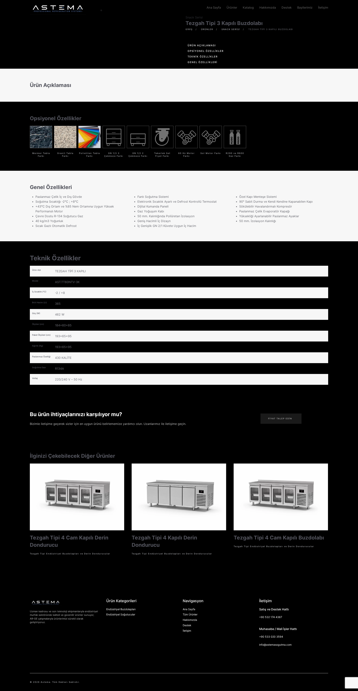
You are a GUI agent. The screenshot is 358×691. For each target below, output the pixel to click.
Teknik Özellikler (203, 56)
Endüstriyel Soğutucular (120, 614)
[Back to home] (58, 7)
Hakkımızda (267, 7)
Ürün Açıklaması (202, 45)
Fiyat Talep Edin (280, 418)
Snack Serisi (194, 17)
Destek (287, 7)
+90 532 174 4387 (270, 617)
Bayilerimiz (305, 7)
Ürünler (232, 7)
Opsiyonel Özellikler (206, 50)
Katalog (248, 7)
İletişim (323, 7)
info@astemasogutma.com (275, 644)
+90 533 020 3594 (271, 636)
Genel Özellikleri (202, 62)
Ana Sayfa (214, 7)
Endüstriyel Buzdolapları (121, 609)
